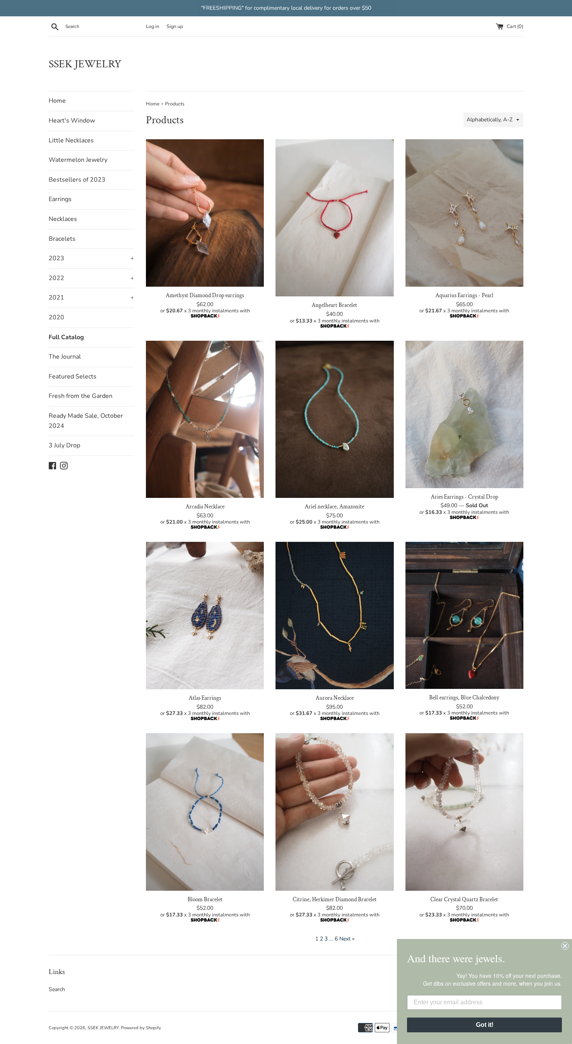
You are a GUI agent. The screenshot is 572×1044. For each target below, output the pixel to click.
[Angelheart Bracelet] (334, 217)
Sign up (175, 26)
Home (57, 100)
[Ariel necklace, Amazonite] (334, 419)
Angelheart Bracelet (334, 305)
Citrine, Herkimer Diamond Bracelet (335, 899)
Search (57, 989)
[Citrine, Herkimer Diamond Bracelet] (334, 811)
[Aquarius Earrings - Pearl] (464, 213)
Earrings (60, 199)
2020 (56, 317)
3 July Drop (64, 445)
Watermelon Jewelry (78, 160)
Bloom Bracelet (205, 899)
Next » (346, 938)
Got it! (484, 1024)
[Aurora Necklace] (334, 615)
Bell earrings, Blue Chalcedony (464, 697)
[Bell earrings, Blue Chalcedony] (464, 615)
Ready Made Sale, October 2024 (86, 421)
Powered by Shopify (141, 1028)
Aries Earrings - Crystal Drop (464, 497)
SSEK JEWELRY (85, 64)
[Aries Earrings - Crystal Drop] (464, 414)
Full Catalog (66, 337)
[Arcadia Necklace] (205, 419)
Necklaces (63, 219)
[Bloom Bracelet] (205, 811)
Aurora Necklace (335, 698)
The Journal (65, 356)
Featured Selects (73, 376)
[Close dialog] (565, 946)
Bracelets (62, 239)
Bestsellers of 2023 (77, 179)
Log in (152, 26)
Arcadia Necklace (205, 506)
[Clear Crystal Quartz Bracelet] (464, 811)
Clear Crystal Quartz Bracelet (464, 899)
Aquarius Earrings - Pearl (464, 295)
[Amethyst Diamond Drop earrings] (205, 213)
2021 (91, 297)
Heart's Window (72, 120)
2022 (91, 278)
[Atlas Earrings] (205, 615)
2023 (91, 258)
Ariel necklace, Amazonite (334, 506)
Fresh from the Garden (80, 396)
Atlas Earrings (205, 698)
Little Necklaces (71, 140)
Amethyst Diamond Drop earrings (205, 295)
